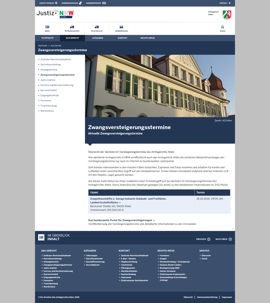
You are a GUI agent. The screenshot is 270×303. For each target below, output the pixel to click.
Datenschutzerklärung (207, 297)
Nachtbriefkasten (129, 271)
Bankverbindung (128, 274)
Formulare (45, 100)
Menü (47, 31)
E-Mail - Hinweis (128, 258)
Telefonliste (96, 31)
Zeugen (163, 258)
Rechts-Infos (147, 38)
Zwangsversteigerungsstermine (57, 74)
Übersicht (206, 255)
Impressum (126, 277)
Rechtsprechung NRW (169, 268)
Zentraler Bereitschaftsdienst (55, 59)
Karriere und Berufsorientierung (56, 85)
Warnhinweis (47, 110)
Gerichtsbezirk (93, 265)
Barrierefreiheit (93, 3)
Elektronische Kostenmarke (172, 274)
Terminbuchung (48, 105)
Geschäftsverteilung (95, 262)
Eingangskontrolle (49, 95)
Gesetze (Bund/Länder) (170, 265)
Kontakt (223, 3)
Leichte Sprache (46, 3)
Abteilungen (91, 255)
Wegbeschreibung (129, 262)
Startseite (48, 38)
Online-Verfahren (167, 271)
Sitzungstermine (48, 69)
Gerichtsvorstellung (50, 64)
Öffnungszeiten (72, 31)
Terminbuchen (121, 31)
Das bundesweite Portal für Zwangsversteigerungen (120, 220)
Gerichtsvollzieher (94, 258)
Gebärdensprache (70, 3)
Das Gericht (72, 38)
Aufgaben (97, 38)
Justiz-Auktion (47, 80)
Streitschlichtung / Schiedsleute (175, 262)
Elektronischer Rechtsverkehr (134, 280)
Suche (222, 31)
